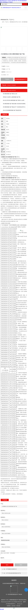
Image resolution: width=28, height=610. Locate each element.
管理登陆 (9, 605)
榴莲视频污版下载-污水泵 (15, 21)
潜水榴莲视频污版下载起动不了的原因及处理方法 (14, 107)
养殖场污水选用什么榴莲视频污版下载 (11, 97)
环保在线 (18, 605)
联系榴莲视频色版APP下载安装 (21, 80)
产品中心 (7, 21)
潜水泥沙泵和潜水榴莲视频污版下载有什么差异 (13, 100)
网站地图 (2, 609)
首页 (3, 21)
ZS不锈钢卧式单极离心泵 (11, 569)
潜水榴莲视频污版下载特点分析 (10, 93)
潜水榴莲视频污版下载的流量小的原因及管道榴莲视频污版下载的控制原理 (14, 103)
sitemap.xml (19, 603)
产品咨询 (7, 79)
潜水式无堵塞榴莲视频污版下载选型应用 (12, 110)
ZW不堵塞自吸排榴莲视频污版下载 (13, 573)
